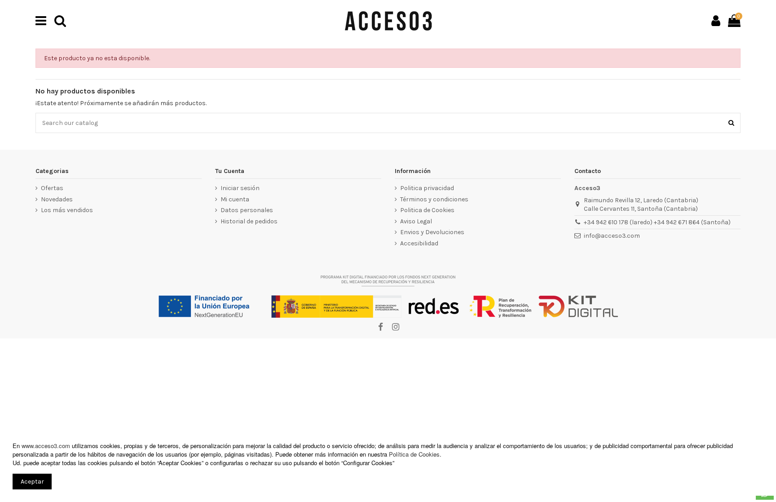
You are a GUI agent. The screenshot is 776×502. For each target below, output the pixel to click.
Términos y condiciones (434, 199)
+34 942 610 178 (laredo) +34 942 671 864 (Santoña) (657, 222)
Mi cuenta (234, 199)
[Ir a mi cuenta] (715, 21)
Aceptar (32, 481)
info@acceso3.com (612, 236)
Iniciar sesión (240, 188)
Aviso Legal (416, 221)
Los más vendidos (67, 210)
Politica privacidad (427, 188)
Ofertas (52, 188)
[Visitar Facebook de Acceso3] (380, 327)
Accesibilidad (419, 243)
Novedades (57, 199)
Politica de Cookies (427, 210)
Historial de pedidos (249, 221)
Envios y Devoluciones (432, 232)
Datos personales (246, 210)
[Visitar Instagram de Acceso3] (395, 327)
